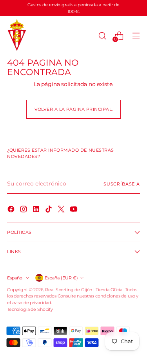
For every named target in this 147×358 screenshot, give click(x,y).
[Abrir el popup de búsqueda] (102, 36)
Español (15, 278)
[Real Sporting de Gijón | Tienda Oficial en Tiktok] (49, 210)
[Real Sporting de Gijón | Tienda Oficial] (17, 35)
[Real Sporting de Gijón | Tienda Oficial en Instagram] (24, 210)
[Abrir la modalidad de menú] (136, 36)
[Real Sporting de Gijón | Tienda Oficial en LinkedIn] (37, 210)
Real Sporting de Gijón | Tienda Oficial (84, 289)
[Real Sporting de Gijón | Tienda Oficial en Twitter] (62, 210)
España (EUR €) (61, 278)
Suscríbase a (121, 184)
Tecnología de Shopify (30, 309)
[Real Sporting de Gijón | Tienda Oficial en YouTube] (74, 210)
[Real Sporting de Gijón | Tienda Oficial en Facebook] (11, 210)
